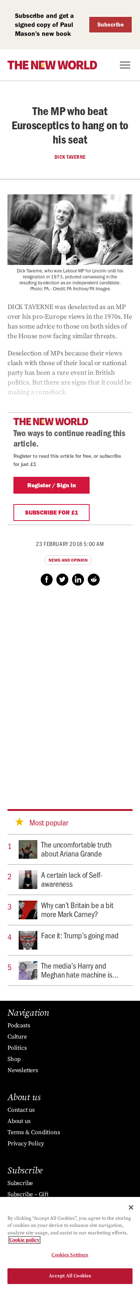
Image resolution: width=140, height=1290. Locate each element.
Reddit (94, 580)
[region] (70, 1243)
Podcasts (18, 1025)
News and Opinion (68, 560)
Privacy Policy (25, 1143)
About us (18, 1121)
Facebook (47, 580)
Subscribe (110, 24)
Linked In (78, 580)
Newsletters (22, 1070)
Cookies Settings (70, 1255)
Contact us (21, 1110)
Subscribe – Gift (28, 1194)
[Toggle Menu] (125, 65)
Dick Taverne (70, 157)
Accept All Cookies (70, 1276)
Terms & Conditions (33, 1132)
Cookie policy (24, 1240)
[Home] (52, 65)
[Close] (131, 1207)
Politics (17, 1048)
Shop (14, 1059)
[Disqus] (70, 690)
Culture (17, 1036)
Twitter (62, 580)
